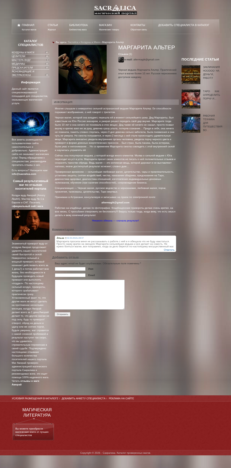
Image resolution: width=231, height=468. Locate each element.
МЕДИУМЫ (18, 63)
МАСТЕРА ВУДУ (21, 60)
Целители (18, 56)
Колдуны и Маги (23, 52)
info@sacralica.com (24, 173)
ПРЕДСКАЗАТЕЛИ (22, 67)
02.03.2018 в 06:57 (75, 238)
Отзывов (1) (125, 54)
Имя (90, 268)
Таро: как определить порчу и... (211, 95)
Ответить (169, 250)
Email (91, 275)
